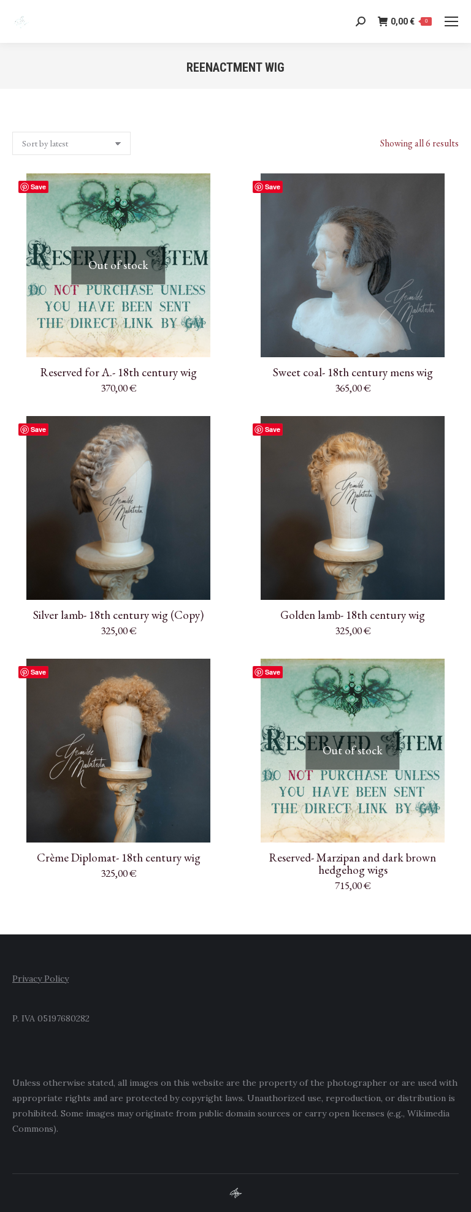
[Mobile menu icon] (451, 21)
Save (38, 186)
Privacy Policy (40, 978)
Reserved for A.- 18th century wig (118, 372)
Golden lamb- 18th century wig (352, 615)
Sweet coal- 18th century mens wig (353, 372)
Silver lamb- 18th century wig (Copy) (118, 615)
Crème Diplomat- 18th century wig (119, 857)
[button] (443, 341)
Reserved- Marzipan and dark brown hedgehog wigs (352, 863)
